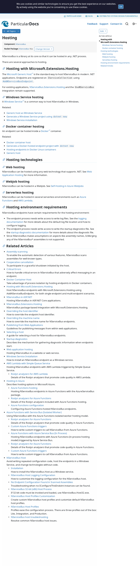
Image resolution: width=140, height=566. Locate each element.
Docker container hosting (112, 48)
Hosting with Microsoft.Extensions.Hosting (29, 286)
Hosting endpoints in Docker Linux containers (31, 149)
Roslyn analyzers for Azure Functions (31, 398)
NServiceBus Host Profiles (25, 506)
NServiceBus (21, 44)
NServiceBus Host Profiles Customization (33, 496)
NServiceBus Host (16, 457)
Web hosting (107, 54)
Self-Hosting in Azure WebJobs (67, 186)
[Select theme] (134, 24)
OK (120, 6)
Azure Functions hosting (24, 387)
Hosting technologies (109, 51)
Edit (102, 31)
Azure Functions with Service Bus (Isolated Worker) (34, 412)
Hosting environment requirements (115, 63)
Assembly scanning (17, 251)
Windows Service (13, 101)
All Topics (11, 31)
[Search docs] (127, 24)
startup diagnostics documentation (30, 232)
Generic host (13, 153)
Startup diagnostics (17, 339)
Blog (90, 16)
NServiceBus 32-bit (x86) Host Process (31, 489)
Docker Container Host (19, 279)
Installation (17, 468)
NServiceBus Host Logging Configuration (33, 475)
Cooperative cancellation (20, 262)
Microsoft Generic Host (19, 74)
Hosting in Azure (16, 380)
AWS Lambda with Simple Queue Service (28, 363)
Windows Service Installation (22, 356)
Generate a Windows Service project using (37, 116)
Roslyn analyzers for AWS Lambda (29, 373)
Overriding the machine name (23, 318)
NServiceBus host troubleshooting (29, 517)
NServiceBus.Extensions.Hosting (47, 87)
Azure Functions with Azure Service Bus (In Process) (39, 433)
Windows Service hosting (112, 45)
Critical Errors (14, 269)
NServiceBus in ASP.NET (19, 297)
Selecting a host (15, 332)
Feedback (92, 23)
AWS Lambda (25, 200)
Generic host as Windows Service (24, 113)
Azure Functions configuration (27, 405)
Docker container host (19, 142)
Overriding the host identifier (22, 311)
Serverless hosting (109, 60)
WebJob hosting (108, 57)
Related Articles (107, 66)
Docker (45, 131)
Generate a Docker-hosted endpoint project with (40, 145)
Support (104, 23)
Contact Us (116, 23)
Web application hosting (20, 349)
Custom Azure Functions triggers (29, 426)
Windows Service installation (22, 120)
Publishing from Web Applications (25, 325)
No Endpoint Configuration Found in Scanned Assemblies (42, 482)
